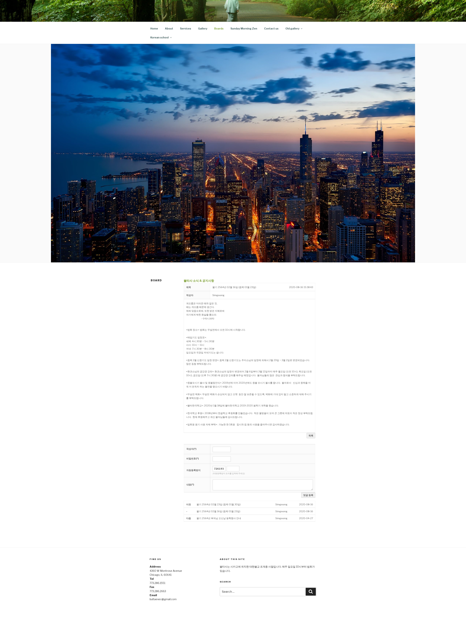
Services (185, 28)
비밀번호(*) (192, 458)
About (169, 28)
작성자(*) (191, 448)
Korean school (159, 37)
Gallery (202, 28)
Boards (219, 28)
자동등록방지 (193, 470)
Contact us (271, 28)
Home (154, 28)
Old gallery (292, 28)
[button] (218, 295)
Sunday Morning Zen (243, 28)
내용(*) (190, 484)
